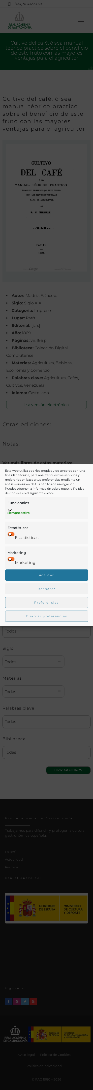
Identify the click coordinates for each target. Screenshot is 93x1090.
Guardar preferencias (46, 616)
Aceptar (46, 575)
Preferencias (46, 602)
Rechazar (47, 589)
